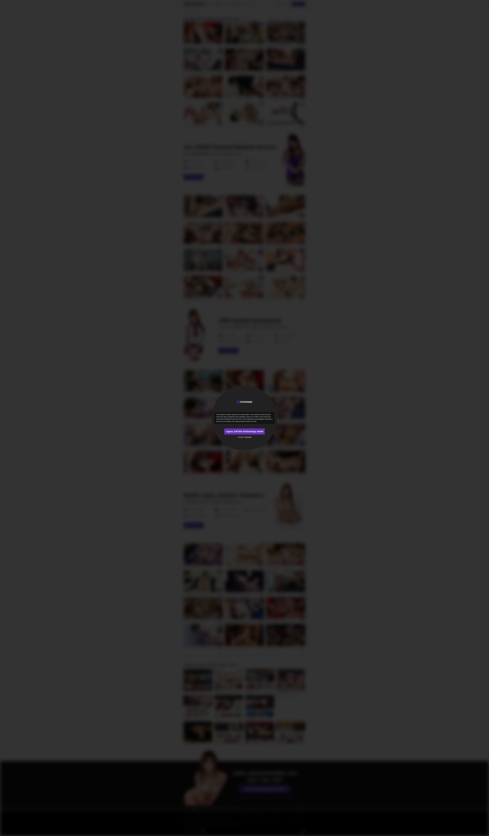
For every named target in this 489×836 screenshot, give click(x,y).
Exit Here (248, 437)
